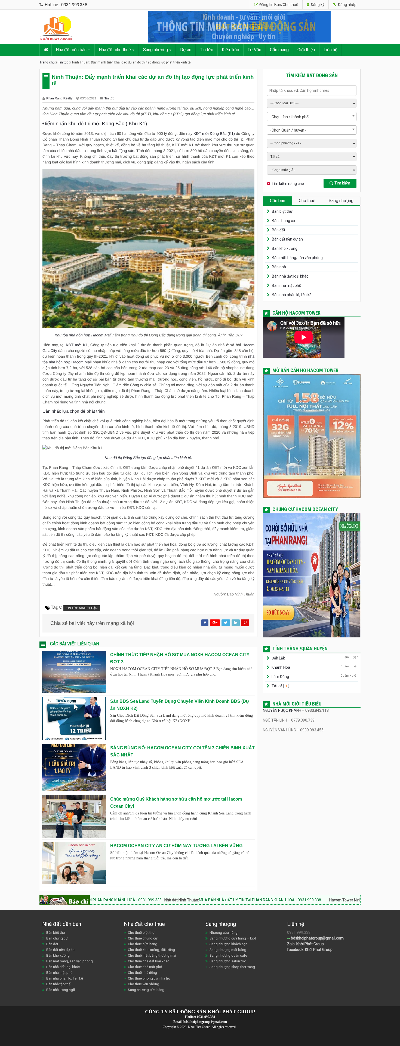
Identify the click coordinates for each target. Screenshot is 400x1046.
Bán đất (278, 230)
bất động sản (123, 150)
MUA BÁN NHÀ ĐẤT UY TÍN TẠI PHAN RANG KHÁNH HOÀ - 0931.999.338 (194, 900)
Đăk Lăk (278, 658)
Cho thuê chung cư (142, 938)
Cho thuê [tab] (307, 200)
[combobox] (311, 116)
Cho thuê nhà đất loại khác (148, 961)
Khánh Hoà (281, 667)
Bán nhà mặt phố (286, 285)
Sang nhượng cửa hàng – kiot (233, 938)
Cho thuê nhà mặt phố (145, 967)
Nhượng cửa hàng (224, 933)
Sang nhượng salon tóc (228, 961)
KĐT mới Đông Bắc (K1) (214, 133)
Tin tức (206, 49)
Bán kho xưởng (284, 248)
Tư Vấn (254, 49)
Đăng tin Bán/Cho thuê (278, 4)
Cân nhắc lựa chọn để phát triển (73, 411)
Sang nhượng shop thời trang (232, 967)
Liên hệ (330, 49)
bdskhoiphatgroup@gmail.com (317, 938)
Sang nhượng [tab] (341, 200)
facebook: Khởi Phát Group (310, 949)
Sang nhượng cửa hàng (146, 990)
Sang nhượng (155, 49)
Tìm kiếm (342, 183)
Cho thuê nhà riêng (142, 973)
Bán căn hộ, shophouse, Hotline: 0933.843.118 (347, 900)
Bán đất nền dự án (287, 239)
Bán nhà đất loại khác (290, 276)
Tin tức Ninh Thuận (81, 608)
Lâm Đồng (280, 676)
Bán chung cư (283, 220)
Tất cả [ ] (280, 686)
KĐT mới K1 (77, 345)
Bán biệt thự (282, 211)
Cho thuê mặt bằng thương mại (152, 955)
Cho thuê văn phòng (143, 984)
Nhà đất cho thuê (115, 49)
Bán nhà (279, 267)
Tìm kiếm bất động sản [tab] (312, 75)
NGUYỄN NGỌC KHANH (282, 710)
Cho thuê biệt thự (141, 933)
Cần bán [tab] (277, 200)
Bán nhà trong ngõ (60, 990)
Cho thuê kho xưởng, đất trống (151, 950)
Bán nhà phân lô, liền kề (291, 295)
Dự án (185, 49)
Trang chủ (47, 62)
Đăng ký (317, 4)
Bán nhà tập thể (58, 984)
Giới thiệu (306, 49)
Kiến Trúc (230, 49)
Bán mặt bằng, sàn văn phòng (297, 258)
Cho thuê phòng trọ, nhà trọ (149, 978)
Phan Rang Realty (59, 98)
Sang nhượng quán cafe (228, 955)
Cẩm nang (279, 49)
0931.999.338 (206, 1017)
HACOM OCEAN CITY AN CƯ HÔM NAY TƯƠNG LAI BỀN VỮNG (176, 845)
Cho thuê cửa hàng (142, 944)
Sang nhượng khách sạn (228, 944)
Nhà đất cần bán (71, 49)
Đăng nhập (346, 4)
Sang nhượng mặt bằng (228, 950)
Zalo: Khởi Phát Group (305, 944)
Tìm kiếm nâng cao (288, 183)
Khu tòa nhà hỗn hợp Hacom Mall (83, 335)
